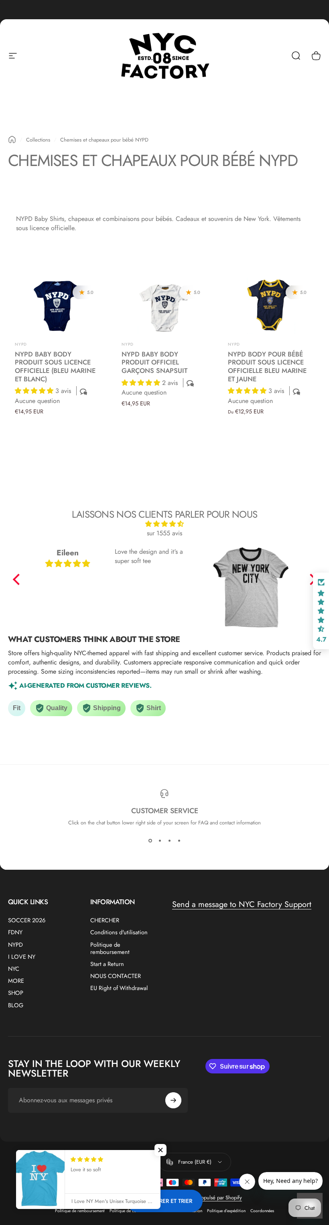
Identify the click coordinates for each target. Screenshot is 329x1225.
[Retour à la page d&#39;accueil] (12, 140)
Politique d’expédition (226, 1211)
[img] (164, 523)
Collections (38, 140)
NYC (13, 968)
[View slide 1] (150, 841)
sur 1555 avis (164, 533)
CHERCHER (104, 920)
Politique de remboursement (110, 948)
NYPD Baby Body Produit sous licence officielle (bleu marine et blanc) (55, 366)
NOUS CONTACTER (115, 976)
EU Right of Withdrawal (119, 988)
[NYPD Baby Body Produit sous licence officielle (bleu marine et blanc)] (58, 305)
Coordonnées (262, 1211)
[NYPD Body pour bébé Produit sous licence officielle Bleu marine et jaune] (271, 305)
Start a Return (107, 964)
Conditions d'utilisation (119, 932)
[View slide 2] (159, 841)
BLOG (15, 1005)
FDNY (15, 932)
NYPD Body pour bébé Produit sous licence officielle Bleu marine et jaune (267, 366)
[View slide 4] (179, 841)
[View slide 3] (169, 841)
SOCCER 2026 (26, 920)
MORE (16, 980)
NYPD (21, 344)
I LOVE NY (21, 956)
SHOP (15, 992)
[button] (35, 390)
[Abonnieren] (173, 1100)
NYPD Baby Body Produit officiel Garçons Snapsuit (154, 362)
